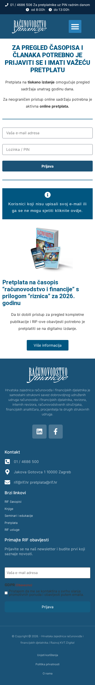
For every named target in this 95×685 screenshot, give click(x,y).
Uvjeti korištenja (47, 655)
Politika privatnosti (47, 664)
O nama (48, 673)
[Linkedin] (39, 432)
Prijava (47, 607)
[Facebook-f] (56, 432)
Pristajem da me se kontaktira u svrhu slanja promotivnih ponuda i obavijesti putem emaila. (46, 592)
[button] (75, 26)
